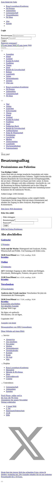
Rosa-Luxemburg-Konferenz (17, 6)
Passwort (4, 38)
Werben (9, 346)
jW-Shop (9, 17)
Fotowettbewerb (12, 376)
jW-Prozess (10, 8)
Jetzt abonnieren (11, 209)
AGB (8, 413)
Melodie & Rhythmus (14, 372)
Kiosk (8, 355)
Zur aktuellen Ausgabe (10, 306)
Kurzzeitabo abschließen (10, 304)
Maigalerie (10, 370)
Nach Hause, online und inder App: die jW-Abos (11, 396)
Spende (9, 23)
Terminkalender (12, 350)
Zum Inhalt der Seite (9, 2)
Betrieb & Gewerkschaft (15, 70)
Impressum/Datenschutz (15, 411)
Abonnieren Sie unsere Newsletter (14, 400)
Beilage (9, 72)
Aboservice (10, 339)
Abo (7, 21)
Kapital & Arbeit (12, 61)
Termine (9, 81)
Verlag (8, 76)
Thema (8, 65)
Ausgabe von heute (8, 323)
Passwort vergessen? (9, 43)
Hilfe (8, 415)
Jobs (7, 359)
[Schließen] (2, 481)
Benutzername (6, 35)
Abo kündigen (11, 342)
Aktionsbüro (11, 11)
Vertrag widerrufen (8, 402)
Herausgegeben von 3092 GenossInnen (16, 327)
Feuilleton (10, 63)
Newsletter (10, 344)
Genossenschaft (12, 13)
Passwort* (7, 223)
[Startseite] (16, 45)
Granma (9, 379)
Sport (8, 67)
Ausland (9, 59)
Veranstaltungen (12, 15)
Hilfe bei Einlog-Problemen (11, 229)
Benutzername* (9, 220)
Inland (8, 56)
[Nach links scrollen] (2, 100)
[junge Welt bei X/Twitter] (26, 468)
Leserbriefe (10, 74)
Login (4, 41)
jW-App (9, 357)
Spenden (9, 391)
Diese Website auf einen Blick (12, 331)
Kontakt (9, 353)
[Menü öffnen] (2, 50)
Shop (8, 374)
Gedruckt (6, 240)
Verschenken (7, 284)
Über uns (9, 83)
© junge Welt (11, 406)
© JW (8, 408)
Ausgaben (10, 54)
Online (4, 262)
